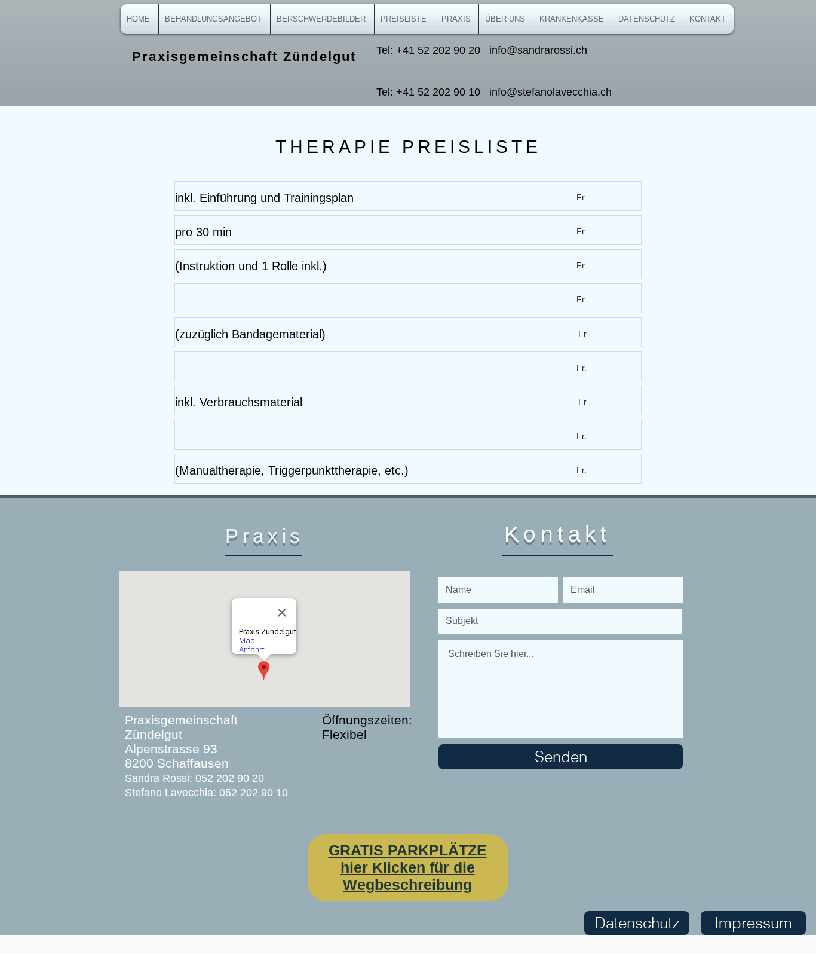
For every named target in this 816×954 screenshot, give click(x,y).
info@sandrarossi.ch (538, 50)
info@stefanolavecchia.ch (550, 92)
